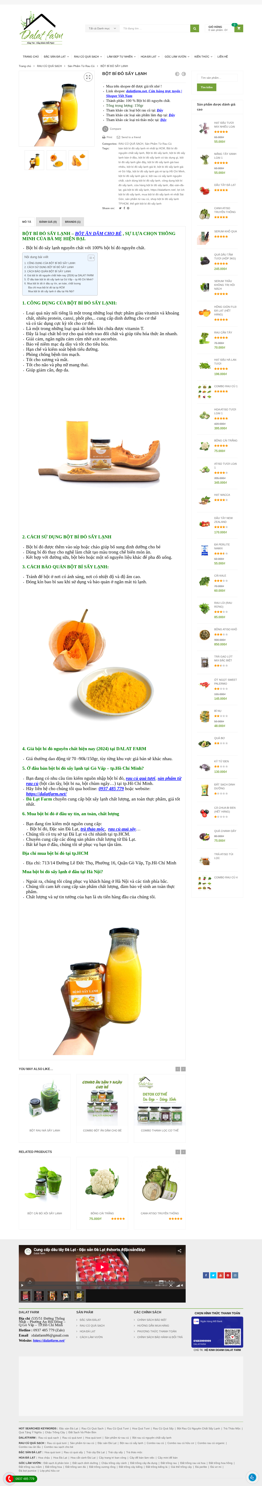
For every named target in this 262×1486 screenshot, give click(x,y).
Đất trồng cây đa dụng (143, 1463)
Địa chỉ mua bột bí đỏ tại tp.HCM (46, 287)
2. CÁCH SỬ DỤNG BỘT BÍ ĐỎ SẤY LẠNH (49, 267)
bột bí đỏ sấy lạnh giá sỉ (133, 175)
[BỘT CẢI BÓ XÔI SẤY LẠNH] (184, 74)
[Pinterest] (128, 208)
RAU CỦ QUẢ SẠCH (86, 56)
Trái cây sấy (115, 1452)
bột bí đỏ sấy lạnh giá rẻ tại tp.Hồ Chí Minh (159, 171)
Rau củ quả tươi (72, 1437)
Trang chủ (25, 66)
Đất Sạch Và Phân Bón (82, 1432)
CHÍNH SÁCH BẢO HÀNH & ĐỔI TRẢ (160, 1337)
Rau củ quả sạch (48, 1437)
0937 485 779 (111, 788)
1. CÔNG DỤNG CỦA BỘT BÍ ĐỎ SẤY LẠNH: (50, 263)
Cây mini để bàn (168, 1457)
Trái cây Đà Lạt (95, 1452)
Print (109, 137)
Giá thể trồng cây (181, 1466)
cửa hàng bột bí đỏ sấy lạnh (151, 185)
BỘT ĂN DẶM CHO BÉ (98, 233)
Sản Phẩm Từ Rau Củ (81, 66)
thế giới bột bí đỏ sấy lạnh (145, 203)
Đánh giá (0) (48, 221)
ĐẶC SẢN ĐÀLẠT (90, 1319)
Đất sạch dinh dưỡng (85, 1463)
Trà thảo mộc (134, 1452)
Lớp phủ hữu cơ (49, 1470)
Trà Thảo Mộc (232, 1428)
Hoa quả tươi (93, 1437)
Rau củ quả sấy (73, 1452)
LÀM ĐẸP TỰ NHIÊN (120, 56)
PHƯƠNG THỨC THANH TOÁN (156, 1331)
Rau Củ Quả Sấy (163, 1428)
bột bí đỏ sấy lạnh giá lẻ (141, 166)
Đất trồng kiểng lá (156, 1466)
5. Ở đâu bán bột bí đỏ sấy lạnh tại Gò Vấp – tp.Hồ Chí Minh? (58, 279)
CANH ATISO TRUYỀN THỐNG (160, 1213)
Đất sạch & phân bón (56, 1463)
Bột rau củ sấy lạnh (131, 1443)
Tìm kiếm (207, 87)
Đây (160, 110)
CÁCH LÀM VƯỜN (91, 1337)
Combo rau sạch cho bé (58, 1446)
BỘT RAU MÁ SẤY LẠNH (45, 1130)
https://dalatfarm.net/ (163, 189)
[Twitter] (121, 208)
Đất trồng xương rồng (102, 1466)
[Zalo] (250, 1482)
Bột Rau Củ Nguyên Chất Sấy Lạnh (198, 1428)
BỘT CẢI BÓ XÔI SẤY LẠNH (44, 1213)
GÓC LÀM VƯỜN (175, 56)
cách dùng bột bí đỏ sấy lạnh (142, 180)
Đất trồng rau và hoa (192, 1463)
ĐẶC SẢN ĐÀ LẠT (55, 56)
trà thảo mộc (93, 828)
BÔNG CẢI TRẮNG (102, 1213)
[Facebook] (124, 208)
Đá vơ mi (215, 1466)
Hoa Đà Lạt (60, 1457)
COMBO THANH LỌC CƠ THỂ (160, 1130)
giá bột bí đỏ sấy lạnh (136, 189)
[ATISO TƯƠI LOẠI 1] (177, 74)
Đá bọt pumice (27, 1470)
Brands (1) (73, 221)
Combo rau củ (155, 1443)
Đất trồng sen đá (75, 1466)
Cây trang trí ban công (112, 1457)
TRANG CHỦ (31, 56)
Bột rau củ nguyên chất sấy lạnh (151, 1437)
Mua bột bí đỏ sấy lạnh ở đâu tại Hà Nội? (51, 291)
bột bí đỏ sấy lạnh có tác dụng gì (158, 157)
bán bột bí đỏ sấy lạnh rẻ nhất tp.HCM (142, 148)
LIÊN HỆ (223, 56)
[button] (89, 258)
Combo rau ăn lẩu (30, 1446)
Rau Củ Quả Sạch (93, 1428)
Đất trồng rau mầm (30, 1466)
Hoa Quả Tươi (141, 1428)
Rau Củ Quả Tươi (118, 1428)
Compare (115, 128)
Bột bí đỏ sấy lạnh (157, 152)
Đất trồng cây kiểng (131, 1466)
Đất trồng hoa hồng (220, 1463)
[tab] (27, 221)
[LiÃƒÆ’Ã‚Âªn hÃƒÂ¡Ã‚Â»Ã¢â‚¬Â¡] (7, 1484)
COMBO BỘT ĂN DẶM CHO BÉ (102, 1130)
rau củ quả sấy (122, 828)
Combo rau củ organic (211, 1443)
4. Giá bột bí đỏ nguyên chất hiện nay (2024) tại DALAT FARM (59, 275)
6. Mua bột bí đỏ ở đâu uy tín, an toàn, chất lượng (52, 283)
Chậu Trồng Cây (55, 1432)
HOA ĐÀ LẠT (149, 56)
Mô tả (26, 221)
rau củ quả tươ (140, 778)
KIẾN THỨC (201, 56)
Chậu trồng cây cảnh (114, 1463)
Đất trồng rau (169, 1463)
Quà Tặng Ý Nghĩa (30, 1432)
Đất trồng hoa (53, 1466)
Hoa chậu (44, 1457)
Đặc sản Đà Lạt (68, 1428)
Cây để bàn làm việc (142, 1457)
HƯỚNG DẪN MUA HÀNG (153, 1325)
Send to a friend (131, 137)
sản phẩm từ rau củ (137, 198)
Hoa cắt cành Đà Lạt (83, 1457)
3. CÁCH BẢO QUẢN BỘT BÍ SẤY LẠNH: (48, 271)
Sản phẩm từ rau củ (117, 1437)
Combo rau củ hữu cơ (180, 1443)
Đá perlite (201, 1466)
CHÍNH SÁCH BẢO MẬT (152, 1319)
